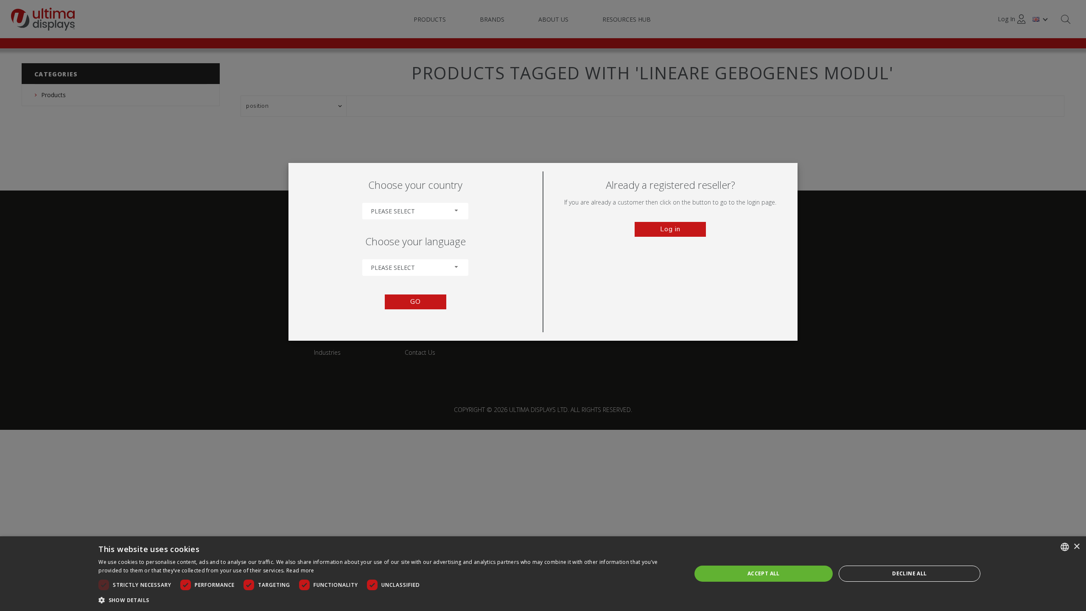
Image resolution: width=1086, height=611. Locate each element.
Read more (300, 570)
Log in (670, 229)
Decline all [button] (909, 573)
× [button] (1076, 547)
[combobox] (415, 211)
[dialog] (543, 573)
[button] (386, 600)
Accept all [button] (763, 573)
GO (415, 301)
